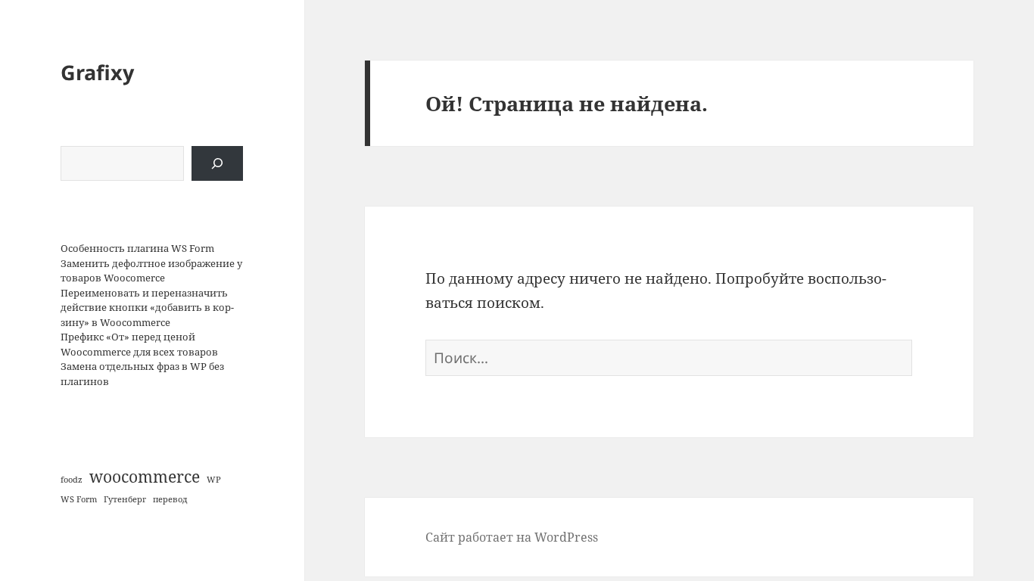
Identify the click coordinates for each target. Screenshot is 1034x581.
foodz (72, 479)
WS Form (79, 499)
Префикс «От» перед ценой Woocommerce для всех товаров (139, 344)
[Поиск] (217, 163)
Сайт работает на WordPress (511, 537)
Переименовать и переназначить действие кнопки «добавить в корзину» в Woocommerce (147, 307)
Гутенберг (125, 499)
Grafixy (97, 72)
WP (214, 479)
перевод (170, 499)
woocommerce (144, 476)
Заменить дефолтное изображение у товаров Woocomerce (151, 270)
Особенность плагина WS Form (137, 248)
